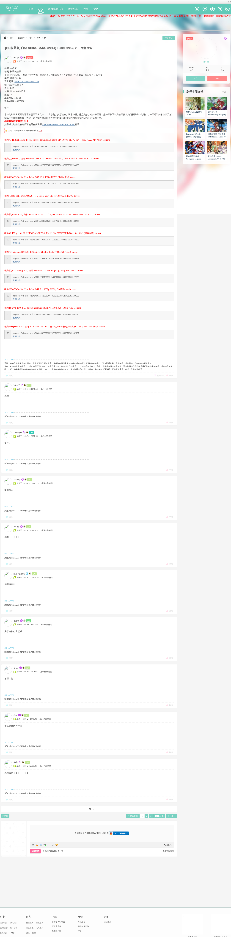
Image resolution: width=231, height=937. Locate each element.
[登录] (197, 9)
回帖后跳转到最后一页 (53, 851)
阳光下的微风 (19, 574)
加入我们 (13, 923)
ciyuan (16, 668)
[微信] (220, 9)
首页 (30, 9)
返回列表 (134, 816)
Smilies (56, 844)
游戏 (85, 9)
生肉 (39, 38)
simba (16, 762)
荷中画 (16, 527)
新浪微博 (29, 923)
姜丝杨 (16, 621)
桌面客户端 (56, 931)
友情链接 (4, 928)
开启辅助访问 (226, 2)
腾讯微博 (39, 923)
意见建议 (81, 922)
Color (36, 844)
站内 (195, 78)
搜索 (95, 9)
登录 (98, 833)
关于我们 (4, 923)
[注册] (204, 9)
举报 (171, 375)
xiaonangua (18, 432)
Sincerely (17, 479)
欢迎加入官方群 (58, 922)
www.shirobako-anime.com (26, 81)
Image (40, 844)
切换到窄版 (229, 2)
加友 (217, 78)
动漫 (31, 38)
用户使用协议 (83, 926)
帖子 (46, 38)
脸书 (28, 933)
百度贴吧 (29, 928)
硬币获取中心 (55, 9)
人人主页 (39, 928)
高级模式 (167, 845)
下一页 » (89, 809)
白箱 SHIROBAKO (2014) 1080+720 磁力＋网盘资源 (56, 48)
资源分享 (21, 38)
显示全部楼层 (46, 61)
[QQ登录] (212, 9)
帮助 (80, 931)
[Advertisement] (115, 26)
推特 (34, 933)
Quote (48, 844)
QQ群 (12, 933)
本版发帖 (168, 38)
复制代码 (16, 150)
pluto (15, 715)
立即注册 (105, 833)
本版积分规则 (168, 851)
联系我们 (4, 933)
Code (52, 844)
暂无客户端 (56, 926)
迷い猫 (16, 58)
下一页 (170, 816)
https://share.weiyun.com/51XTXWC (58, 124)
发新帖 (5, 816)
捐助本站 (107, 922)
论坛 (40, 9)
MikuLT (17, 385)
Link (44, 844)
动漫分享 (73, 9)
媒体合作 (13, 928)
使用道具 (161, 375)
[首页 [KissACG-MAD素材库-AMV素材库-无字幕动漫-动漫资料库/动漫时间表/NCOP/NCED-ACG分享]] (5, 37)
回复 (40, 130)
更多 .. (224, 92)
